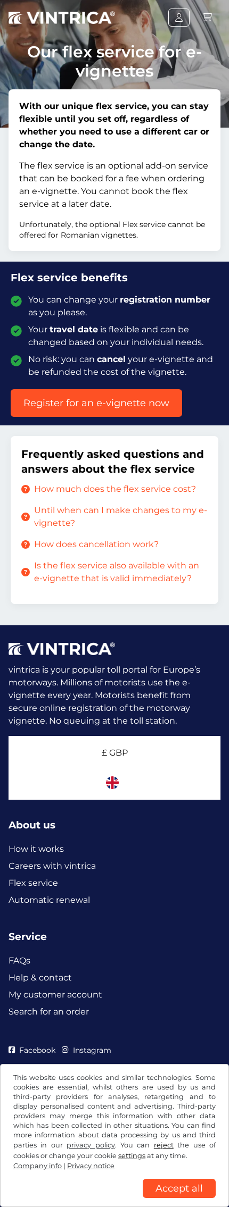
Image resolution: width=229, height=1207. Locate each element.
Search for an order (49, 1012)
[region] (114, 1199)
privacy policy (90, 1145)
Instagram (92, 1050)
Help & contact (40, 978)
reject (164, 1145)
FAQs (19, 960)
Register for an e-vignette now (96, 403)
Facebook (37, 1050)
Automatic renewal (49, 900)
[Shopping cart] (207, 17)
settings (131, 1156)
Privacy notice (90, 1166)
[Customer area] (179, 18)
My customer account (55, 995)
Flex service (33, 883)
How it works (36, 849)
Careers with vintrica (52, 866)
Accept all (179, 1188)
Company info (37, 1166)
